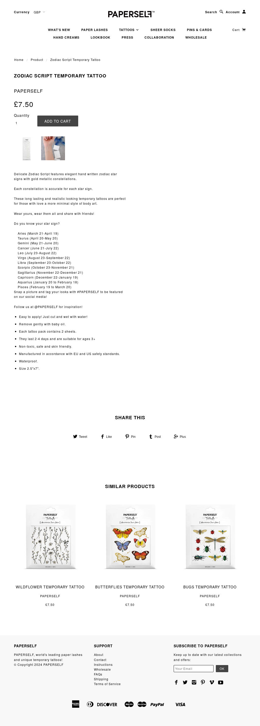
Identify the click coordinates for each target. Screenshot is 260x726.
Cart (236, 29)
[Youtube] (220, 682)
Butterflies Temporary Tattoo (130, 586)
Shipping (101, 679)
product (37, 59)
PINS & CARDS (199, 29)
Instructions (103, 664)
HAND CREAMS (66, 37)
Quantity (21, 115)
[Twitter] (185, 682)
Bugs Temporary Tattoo (210, 586)
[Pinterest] (203, 682)
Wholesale (196, 37)
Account (233, 12)
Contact (100, 659)
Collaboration (159, 37)
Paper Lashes (94, 29)
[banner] (130, 13)
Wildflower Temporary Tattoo (50, 586)
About (98, 654)
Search (211, 12)
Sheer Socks (163, 29)
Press (127, 37)
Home (19, 59)
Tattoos (127, 29)
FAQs (98, 674)
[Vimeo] (212, 682)
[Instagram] (194, 682)
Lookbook (100, 37)
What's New (59, 29)
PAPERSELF (28, 90)
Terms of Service (107, 684)
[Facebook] (176, 682)
